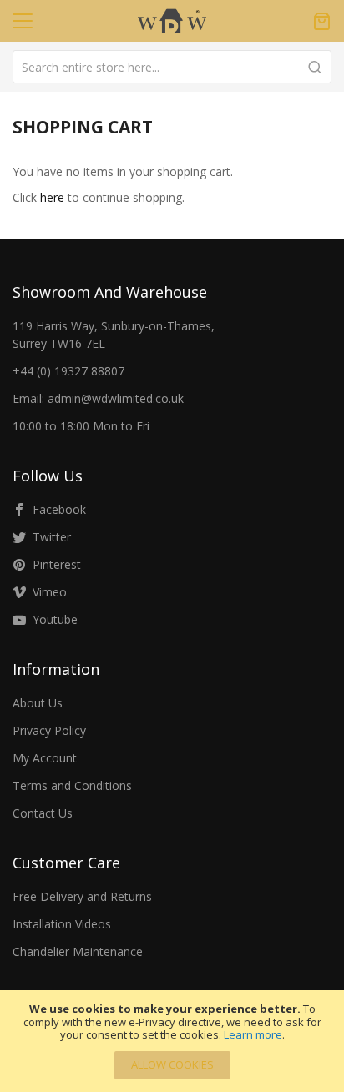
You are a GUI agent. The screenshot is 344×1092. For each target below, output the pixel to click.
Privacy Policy (49, 730)
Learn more (253, 1034)
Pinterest (57, 564)
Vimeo (50, 592)
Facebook (59, 509)
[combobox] (172, 66)
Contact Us (43, 813)
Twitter (52, 537)
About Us (38, 703)
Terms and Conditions (72, 785)
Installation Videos (62, 924)
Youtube (55, 619)
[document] (172, 1041)
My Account (45, 758)
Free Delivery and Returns (82, 896)
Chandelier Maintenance (78, 951)
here (52, 197)
